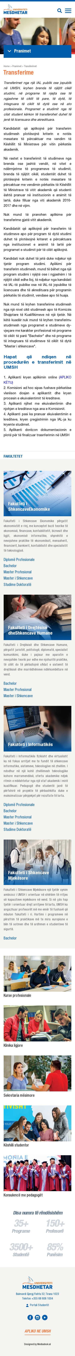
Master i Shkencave (18, 579)
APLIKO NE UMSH (38, 1332)
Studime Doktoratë (17, 585)
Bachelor (10, 566)
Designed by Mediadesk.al (37, 1344)
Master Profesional (17, 572)
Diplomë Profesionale (19, 560)
